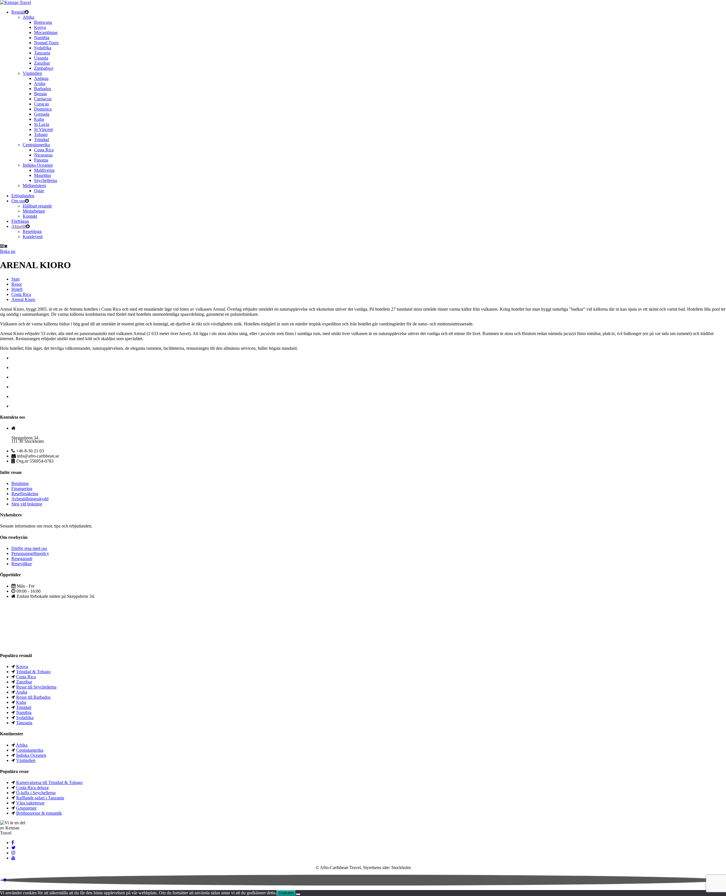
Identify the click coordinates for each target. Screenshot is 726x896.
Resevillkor (21, 563)
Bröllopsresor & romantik (39, 813)
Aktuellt (18, 226)
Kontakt (30, 216)
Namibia (41, 37)
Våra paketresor (30, 802)
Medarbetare (34, 211)
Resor (16, 284)
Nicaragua (43, 154)
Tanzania (42, 52)
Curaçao (41, 103)
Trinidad (41, 139)
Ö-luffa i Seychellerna (36, 792)
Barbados (42, 88)
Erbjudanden (22, 195)
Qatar (39, 190)
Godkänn (286, 893)
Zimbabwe (43, 68)
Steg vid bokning (26, 503)
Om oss (18, 200)
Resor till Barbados (33, 697)
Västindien (32, 73)
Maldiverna (44, 170)
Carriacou (43, 98)
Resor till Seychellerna (36, 687)
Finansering (21, 488)
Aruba (39, 83)
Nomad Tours (46, 42)
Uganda (41, 58)
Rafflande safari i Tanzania (40, 797)
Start (15, 279)
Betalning (20, 483)
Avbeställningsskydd (29, 498)
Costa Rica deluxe (32, 787)
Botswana (43, 22)
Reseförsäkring (24, 493)
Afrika (28, 17)
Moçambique (46, 32)
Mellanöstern (34, 185)
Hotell (16, 289)
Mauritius (42, 175)
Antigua (41, 78)
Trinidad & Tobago (33, 671)
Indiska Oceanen (38, 165)
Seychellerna (45, 180)
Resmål (18, 12)
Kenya (40, 27)
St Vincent (43, 129)
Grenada (41, 114)
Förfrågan (20, 221)
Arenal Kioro (23, 299)
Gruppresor (26, 808)
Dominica (43, 109)
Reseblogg (32, 231)
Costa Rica (44, 149)
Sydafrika (42, 47)
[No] (298, 894)
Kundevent (33, 236)
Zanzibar (42, 63)
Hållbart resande (37, 206)
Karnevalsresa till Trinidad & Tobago (49, 782)
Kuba (39, 119)
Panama (41, 160)
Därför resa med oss (29, 548)
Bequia (40, 93)
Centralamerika (36, 144)
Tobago (41, 134)
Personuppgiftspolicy (30, 553)
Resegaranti (21, 558)
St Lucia (41, 124)
